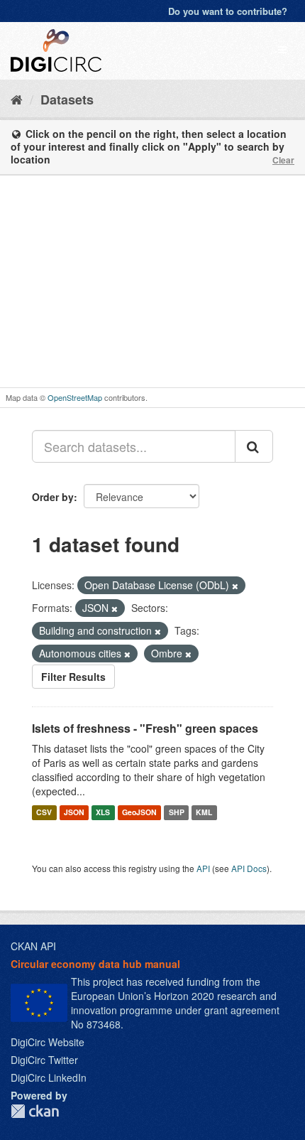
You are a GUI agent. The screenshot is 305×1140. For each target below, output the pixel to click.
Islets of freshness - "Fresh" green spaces (145, 728)
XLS (103, 812)
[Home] (17, 99)
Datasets (67, 99)
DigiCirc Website (47, 1042)
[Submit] (254, 446)
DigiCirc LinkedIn (49, 1077)
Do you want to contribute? (227, 11)
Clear (283, 160)
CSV (44, 812)
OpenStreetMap (75, 397)
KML (204, 812)
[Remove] (235, 585)
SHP (176, 812)
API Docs (249, 868)
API (203, 868)
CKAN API (33, 946)
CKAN (35, 1111)
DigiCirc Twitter (44, 1060)
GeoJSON (139, 812)
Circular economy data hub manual (95, 964)
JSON (74, 812)
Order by (53, 497)
